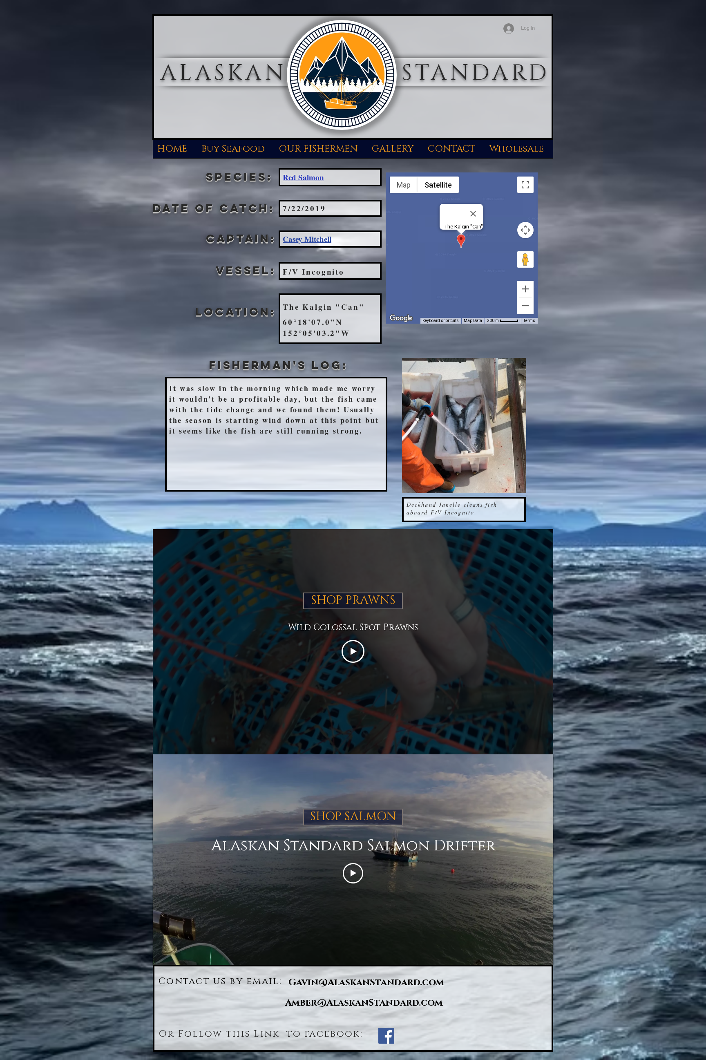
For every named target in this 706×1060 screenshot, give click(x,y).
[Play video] (353, 873)
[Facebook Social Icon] (386, 1036)
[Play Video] (353, 651)
